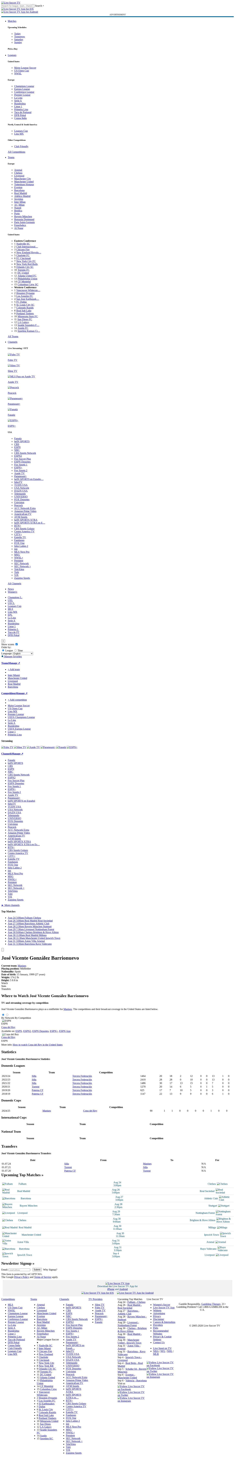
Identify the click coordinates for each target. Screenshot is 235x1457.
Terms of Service (42, 1277)
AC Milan (19, 204)
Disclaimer (158, 1319)
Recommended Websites (160, 1332)
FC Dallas (21, 302)
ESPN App (65, 1031)
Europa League (22, 89)
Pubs (155, 1328)
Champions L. (15, 597)
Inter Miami (45, 1348)
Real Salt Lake (23, 310)
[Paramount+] (48, 747)
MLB (156, 1354)
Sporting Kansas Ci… (29, 331)
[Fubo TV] (7, 747)
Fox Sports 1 (20, 464)
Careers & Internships (164, 1322)
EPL (10, 614)
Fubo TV (99, 1307)
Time (20, 650)
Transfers (6, 989)
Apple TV (19, 473)
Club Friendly (21, 146)
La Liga (18, 97)
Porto (17, 213)
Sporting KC (46, 1438)
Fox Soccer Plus (22, 458)
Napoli (17, 207)
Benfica (18, 210)
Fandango (19, 540)
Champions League (24, 86)
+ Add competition (17, 699)
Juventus (18, 199)
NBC (17, 450)
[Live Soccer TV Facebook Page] (132, 1389)
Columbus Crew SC (28, 284)
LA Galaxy (23, 322)
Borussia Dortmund (24, 219)
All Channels (14, 583)
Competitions (8, 693)
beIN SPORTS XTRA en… (73, 1396)
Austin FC (23, 328)
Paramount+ (20, 476)
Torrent (35, 1086)
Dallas (42, 1406)
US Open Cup (21, 70)
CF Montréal (24, 281)
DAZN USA (21, 490)
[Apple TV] (33, 747)
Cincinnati (44, 1360)
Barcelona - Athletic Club (128, 1312)
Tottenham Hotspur (24, 184)
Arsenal (18, 170)
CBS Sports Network (25, 453)
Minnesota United (49, 1421)
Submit (37, 1269)
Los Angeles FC (24, 296)
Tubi (16, 572)
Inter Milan (20, 202)
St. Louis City (46, 1409)
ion (15, 549)
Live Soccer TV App (164, 1307)
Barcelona (19, 190)
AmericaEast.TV (22, 514)
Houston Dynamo (25, 293)
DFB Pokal (20, 115)
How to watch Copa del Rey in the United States (38, 1044)
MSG (17, 554)
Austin (43, 1435)
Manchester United (24, 181)
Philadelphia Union (27, 278)
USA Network (21, 488)
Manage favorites (13, 656)
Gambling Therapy (210, 1304)
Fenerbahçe (20, 225)
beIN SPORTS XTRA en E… (29, 522)
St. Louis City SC (25, 304)
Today (17, 33)
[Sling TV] (20, 747)
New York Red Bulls (27, 264)
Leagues (12, 55)
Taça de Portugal (22, 112)
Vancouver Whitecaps (43, 1393)
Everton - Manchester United (127, 1376)
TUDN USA (21, 485)
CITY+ (18, 534)
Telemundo (20, 493)
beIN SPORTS (22, 441)
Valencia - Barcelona (136, 1380)
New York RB (46, 1365)
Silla (34, 1076)
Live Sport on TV (162, 1348)
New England (46, 1354)
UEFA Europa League (19, 728)
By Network (7, 1017)
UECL (11, 603)
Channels (12, 342)
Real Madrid (20, 193)
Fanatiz (18, 438)
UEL (10, 600)
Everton (18, 187)
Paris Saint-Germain (24, 222)
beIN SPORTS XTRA (25, 520)
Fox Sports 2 (20, 470)
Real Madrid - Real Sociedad (130, 1306)
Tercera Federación (82, 1076)
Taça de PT (13, 632)
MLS (10, 609)
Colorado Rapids (25, 307)
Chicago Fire (23, 249)
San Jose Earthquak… (27, 299)
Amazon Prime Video (25, 511)
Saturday (18, 39)
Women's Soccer (161, 1304)
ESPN (17, 447)
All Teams (13, 336)
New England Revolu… (28, 252)
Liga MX (19, 133)
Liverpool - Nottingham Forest (128, 1324)
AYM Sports (20, 517)
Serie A (18, 100)
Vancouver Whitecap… (28, 290)
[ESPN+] (72, 747)
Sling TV (99, 1304)
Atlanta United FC (27, 275)
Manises (22, 965)
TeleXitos (19, 569)
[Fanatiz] (61, 747)
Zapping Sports (22, 578)
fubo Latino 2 (21, 546)
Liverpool (19, 175)
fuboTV (18, 482)
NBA (156, 1351)
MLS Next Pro (21, 551)
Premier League (22, 94)
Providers (158, 1325)
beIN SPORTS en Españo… (28, 479)
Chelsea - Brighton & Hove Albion (132, 1330)
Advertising (159, 1313)
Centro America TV (24, 531)
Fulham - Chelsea (136, 1302)
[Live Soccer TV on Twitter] (132, 1395)
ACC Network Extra (25, 508)
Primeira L (13, 629)
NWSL (18, 73)
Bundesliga (20, 103)
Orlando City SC (25, 267)
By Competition (23, 1017)
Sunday (18, 42)
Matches (12, 21)
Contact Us (159, 1342)
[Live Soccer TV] (10, 2)
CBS (16, 444)
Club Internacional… (27, 246)
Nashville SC (23, 243)
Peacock (18, 505)
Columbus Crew (48, 1389)
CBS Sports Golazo (24, 528)
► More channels (10, 905)
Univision (19, 502)
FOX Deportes (21, 499)
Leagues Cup (21, 131)
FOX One (19, 543)
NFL (162, 1351)
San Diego (45, 1424)
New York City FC (26, 261)
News (11, 589)
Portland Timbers (25, 313)
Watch (4, 983)
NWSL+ (18, 557)
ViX (16, 575)
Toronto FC (24, 270)
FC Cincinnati (23, 258)
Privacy (157, 1316)
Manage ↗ (14, 663)
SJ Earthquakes (46, 1403)
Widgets (157, 1310)
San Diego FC (24, 319)
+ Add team (14, 669)
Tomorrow (19, 36)
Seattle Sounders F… (28, 325)
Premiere (18, 560)
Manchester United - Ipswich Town (129, 1341)
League (9, 650)
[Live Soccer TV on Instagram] (132, 1401)
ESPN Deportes (22, 461)
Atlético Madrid (22, 196)
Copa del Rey (8, 1027)
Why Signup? (50, 1269)
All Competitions (16, 151)
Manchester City (22, 178)
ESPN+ (18, 467)
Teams (11, 157)
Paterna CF (37, 1090)
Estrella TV (20, 537)
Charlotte (43, 1357)
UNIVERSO (21, 496)
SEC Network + (22, 566)
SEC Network (21, 563)
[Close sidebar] (2, 949)
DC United (23, 272)
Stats (3, 986)
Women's (12, 592)
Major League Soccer (25, 67)
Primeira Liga (21, 109)
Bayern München (23, 216)
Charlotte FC (23, 255)
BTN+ (17, 525)
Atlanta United (47, 1377)
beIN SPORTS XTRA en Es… (24, 844)
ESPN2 (18, 456)
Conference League (24, 92)
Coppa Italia (20, 118)
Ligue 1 (18, 106)
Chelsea (18, 172)
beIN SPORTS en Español (21, 800)
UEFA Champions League (21, 717)
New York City (46, 1363)
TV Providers (95, 1299)
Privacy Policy (21, 1277)
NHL (169, 1351)
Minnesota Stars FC (28, 316)
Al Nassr (18, 228)
